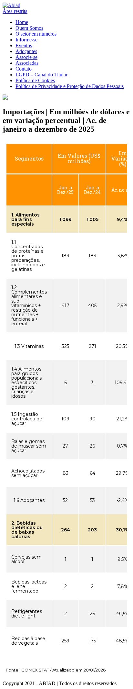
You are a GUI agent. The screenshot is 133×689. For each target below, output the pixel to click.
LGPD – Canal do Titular (41, 74)
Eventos (23, 45)
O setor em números (35, 34)
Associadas (26, 63)
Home (21, 22)
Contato (23, 69)
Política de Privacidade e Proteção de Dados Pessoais (69, 86)
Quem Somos (29, 28)
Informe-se (26, 39)
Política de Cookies (35, 80)
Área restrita (15, 11)
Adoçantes (26, 51)
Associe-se (26, 57)
